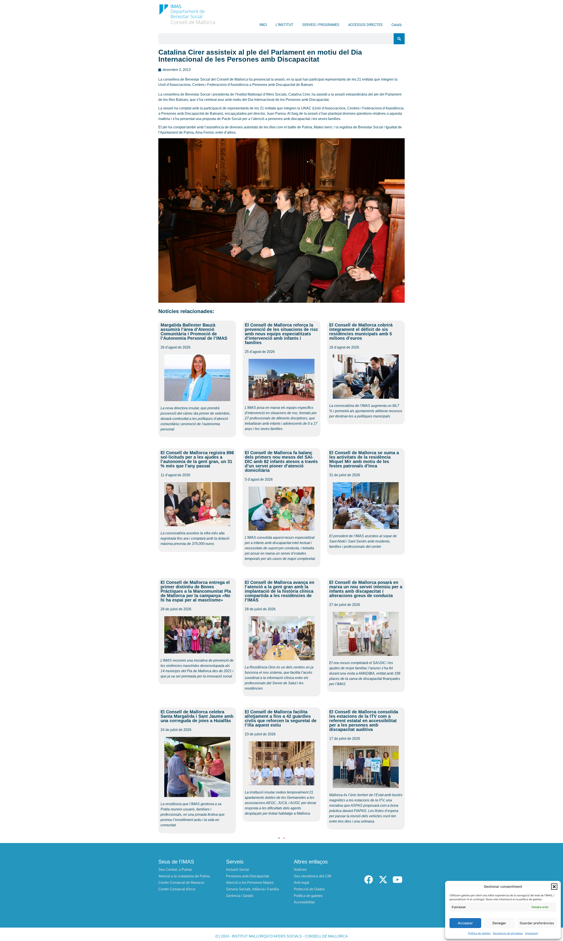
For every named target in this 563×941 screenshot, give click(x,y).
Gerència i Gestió (239, 896)
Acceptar (465, 923)
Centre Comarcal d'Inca (176, 889)
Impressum (531, 933)
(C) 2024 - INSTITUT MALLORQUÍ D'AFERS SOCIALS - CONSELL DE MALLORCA (281, 936)
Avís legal (301, 882)
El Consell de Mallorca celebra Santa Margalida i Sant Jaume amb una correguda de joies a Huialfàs (197, 716)
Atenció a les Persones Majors (250, 882)
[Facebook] (368, 879)
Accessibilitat (304, 902)
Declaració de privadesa (508, 933)
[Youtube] (397, 879)
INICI (263, 25)
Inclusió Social (237, 869)
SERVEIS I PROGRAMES (320, 25)
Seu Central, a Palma (175, 869)
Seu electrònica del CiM (312, 876)
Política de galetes (479, 933)
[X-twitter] (383, 879)
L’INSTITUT (284, 25)
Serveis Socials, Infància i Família (252, 889)
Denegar (499, 923)
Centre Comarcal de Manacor (181, 882)
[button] (554, 886)
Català (396, 25)
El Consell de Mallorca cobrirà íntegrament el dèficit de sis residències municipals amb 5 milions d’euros (361, 332)
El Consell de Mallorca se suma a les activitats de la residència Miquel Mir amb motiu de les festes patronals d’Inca (364, 459)
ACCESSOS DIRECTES (365, 25)
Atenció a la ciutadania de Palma (184, 876)
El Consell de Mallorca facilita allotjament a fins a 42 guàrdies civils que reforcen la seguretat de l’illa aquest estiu (280, 718)
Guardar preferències (537, 923)
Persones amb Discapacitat (247, 876)
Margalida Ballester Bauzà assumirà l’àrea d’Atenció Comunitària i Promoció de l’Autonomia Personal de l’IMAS (194, 332)
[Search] (399, 38)
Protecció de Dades (309, 889)
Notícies (300, 869)
